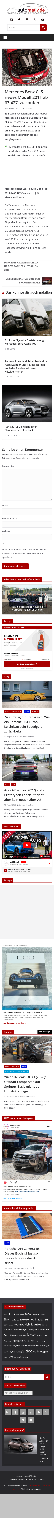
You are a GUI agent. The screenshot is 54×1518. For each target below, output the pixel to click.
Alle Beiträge (44, 1031)
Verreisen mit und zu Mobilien (16, 1071)
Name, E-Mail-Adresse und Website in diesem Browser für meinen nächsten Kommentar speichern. (24, 553)
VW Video (25, 1357)
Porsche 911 (29, 1341)
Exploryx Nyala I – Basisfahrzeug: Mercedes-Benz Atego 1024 (24, 341)
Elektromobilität (30, 1319)
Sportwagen (44, 1345)
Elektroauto (12, 1319)
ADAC (6, 1314)
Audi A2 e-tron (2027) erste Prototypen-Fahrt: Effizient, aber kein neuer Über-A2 (24, 795)
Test (13, 784)
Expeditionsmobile (12, 1067)
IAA (5, 1329)
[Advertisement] (27, 912)
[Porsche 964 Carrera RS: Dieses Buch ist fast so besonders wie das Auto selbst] (27, 1226)
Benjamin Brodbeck (26, 737)
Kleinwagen (22, 1329)
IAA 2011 (10, 1329)
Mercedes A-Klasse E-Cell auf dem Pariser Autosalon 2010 (21, 266)
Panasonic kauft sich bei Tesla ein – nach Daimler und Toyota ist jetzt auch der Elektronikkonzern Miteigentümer (26, 366)
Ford (46, 1319)
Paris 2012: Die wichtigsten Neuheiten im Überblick (21, 428)
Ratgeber (16, 1345)
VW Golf (17, 1357)
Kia (15, 1329)
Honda (10, 1325)
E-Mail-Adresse (9, 518)
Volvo (6, 1357)
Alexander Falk (26, 108)
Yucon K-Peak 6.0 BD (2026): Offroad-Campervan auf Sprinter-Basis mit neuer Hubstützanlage (25, 1084)
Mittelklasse (21, 1335)
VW (11, 1357)
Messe (13, 1335)
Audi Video (20, 1314)
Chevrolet (35, 1315)
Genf (5, 1325)
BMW (28, 1314)
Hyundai (43, 1325)
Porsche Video (40, 1341)
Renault (24, 1345)
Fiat (41, 1320)
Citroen (42, 1314)
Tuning (19, 1352)
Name (5, 505)
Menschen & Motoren (13, 711)
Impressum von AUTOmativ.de (27, 1476)
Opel (45, 1335)
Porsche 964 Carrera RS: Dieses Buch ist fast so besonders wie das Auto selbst (22, 1255)
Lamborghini (32, 1329)
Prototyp (8, 1345)
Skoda (35, 1345)
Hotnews (19, 1324)
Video (27, 1351)
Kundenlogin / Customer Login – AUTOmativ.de (27, 1479)
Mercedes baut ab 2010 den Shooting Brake (23, 280)
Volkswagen (40, 1351)
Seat (30, 1345)
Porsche (35, 711)
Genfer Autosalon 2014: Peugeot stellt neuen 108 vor (43, 1446)
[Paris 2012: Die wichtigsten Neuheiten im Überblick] (27, 387)
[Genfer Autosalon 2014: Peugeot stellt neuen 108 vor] (20, 1449)
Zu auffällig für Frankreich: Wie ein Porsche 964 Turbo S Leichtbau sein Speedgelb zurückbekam (27, 724)
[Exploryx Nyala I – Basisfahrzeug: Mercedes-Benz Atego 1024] (27, 300)
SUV (6, 1351)
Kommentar (9, 466)
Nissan (39, 1335)
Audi (7, 784)
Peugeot (8, 1341)
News (27, 711)
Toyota (12, 1351)
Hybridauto (32, 1324)
